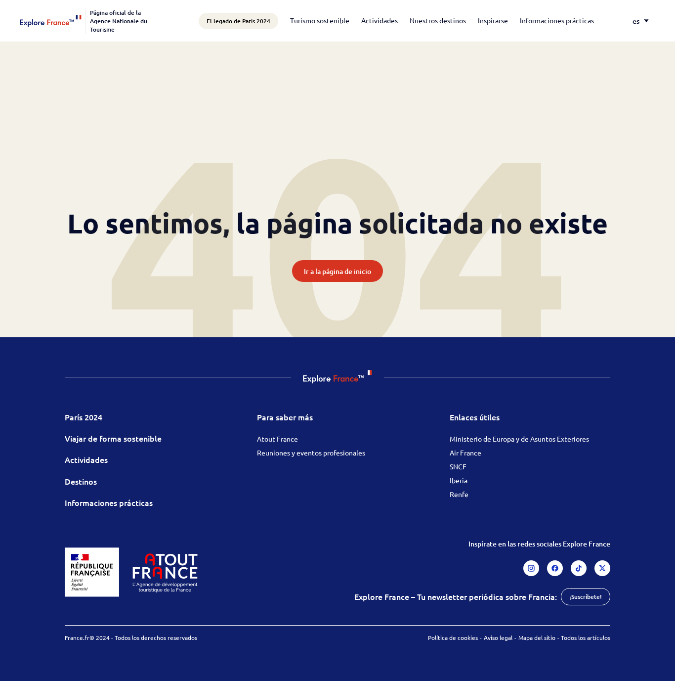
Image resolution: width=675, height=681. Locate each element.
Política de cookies (453, 637)
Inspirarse (493, 20)
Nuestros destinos (438, 20)
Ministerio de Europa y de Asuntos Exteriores (519, 438)
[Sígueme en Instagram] (531, 568)
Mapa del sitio (536, 637)
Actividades (379, 20)
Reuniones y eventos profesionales (311, 452)
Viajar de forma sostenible (113, 438)
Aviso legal (498, 637)
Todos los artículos (585, 637)
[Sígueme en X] (602, 568)
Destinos (81, 481)
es (636, 21)
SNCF (458, 466)
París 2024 (83, 416)
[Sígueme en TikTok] (579, 568)
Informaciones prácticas (557, 20)
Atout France (277, 438)
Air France (465, 452)
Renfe (459, 494)
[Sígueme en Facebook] (555, 568)
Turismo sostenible (319, 20)
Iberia (458, 480)
